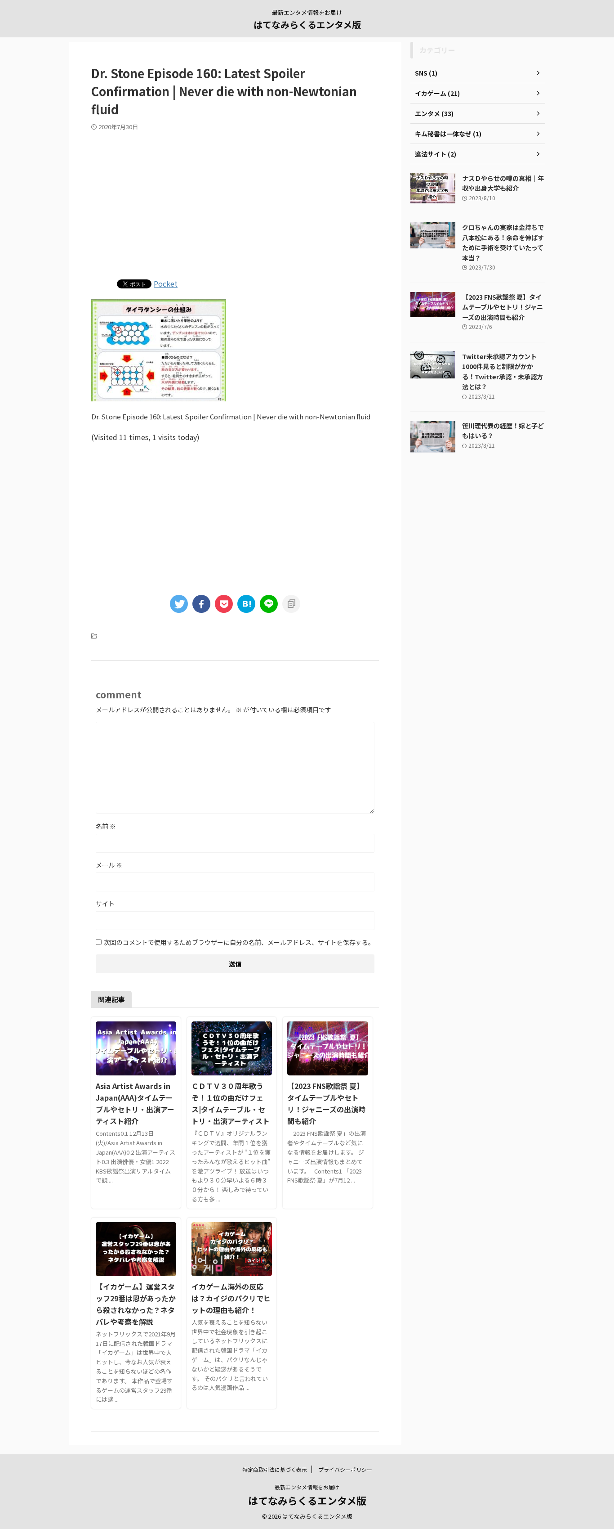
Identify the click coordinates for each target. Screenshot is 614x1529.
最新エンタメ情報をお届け (307, 1487)
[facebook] (201, 604)
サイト (105, 903)
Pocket (166, 283)
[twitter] (179, 604)
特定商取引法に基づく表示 (274, 1469)
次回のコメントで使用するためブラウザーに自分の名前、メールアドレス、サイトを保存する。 (239, 942)
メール (109, 864)
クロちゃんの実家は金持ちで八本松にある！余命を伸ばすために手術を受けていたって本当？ (503, 242)
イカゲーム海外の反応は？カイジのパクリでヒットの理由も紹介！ (231, 1298)
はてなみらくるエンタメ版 (307, 24)
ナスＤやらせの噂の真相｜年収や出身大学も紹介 (503, 183)
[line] (269, 604)
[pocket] (224, 604)
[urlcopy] (291, 604)
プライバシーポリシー (345, 1469)
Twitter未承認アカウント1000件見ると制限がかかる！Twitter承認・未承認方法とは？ (502, 371)
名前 (106, 826)
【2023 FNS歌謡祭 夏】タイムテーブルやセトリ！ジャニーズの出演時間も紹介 (502, 307)
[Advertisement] (235, 203)
